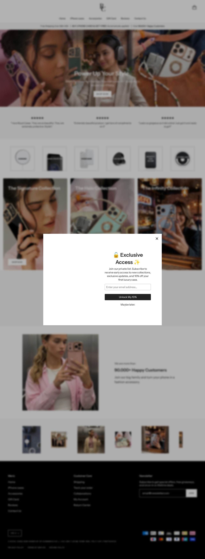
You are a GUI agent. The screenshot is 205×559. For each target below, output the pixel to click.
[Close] (157, 238)
